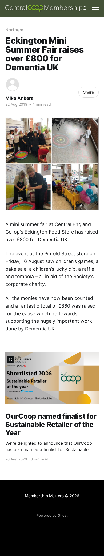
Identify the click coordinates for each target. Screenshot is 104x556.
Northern (14, 29)
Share (88, 92)
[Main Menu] (95, 8)
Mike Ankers (19, 98)
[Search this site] (85, 8)
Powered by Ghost (52, 515)
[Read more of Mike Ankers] (12, 85)
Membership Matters (44, 495)
